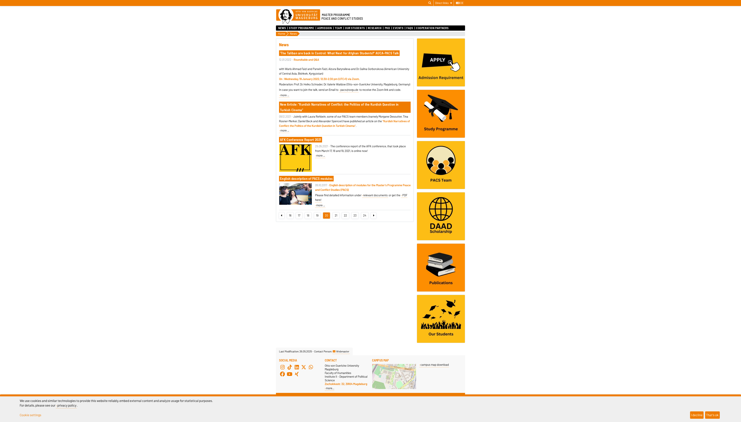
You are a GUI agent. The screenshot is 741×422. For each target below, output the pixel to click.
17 (299, 215)
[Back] (281, 215)
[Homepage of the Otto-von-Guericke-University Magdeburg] (298, 16)
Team (338, 28)
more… (330, 388)
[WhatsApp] (310, 367)
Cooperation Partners (432, 28)
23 (355, 215)
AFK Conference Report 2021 (300, 139)
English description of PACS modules (306, 178)
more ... (284, 95)
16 (290, 215)
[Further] (373, 215)
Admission (324, 28)
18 (308, 215)
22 (345, 215)
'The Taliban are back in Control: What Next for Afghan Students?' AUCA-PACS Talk (339, 53)
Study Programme (301, 28)
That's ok (712, 415)
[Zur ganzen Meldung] (295, 171)
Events (398, 28)
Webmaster (342, 351)
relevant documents (375, 195)
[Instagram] (282, 367)
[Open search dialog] (430, 3)
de (462, 3)
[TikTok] (289, 367)
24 (364, 215)
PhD (387, 28)
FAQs (409, 28)
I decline (697, 415)
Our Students (355, 28)
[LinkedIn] (296, 367)
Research (374, 28)
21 (336, 215)
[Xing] (296, 374)
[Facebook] (282, 374)
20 (326, 215)
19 (317, 215)
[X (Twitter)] (303, 367)
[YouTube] (289, 374)
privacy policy (66, 405)
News (282, 28)
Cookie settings (30, 415)
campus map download (434, 364)
